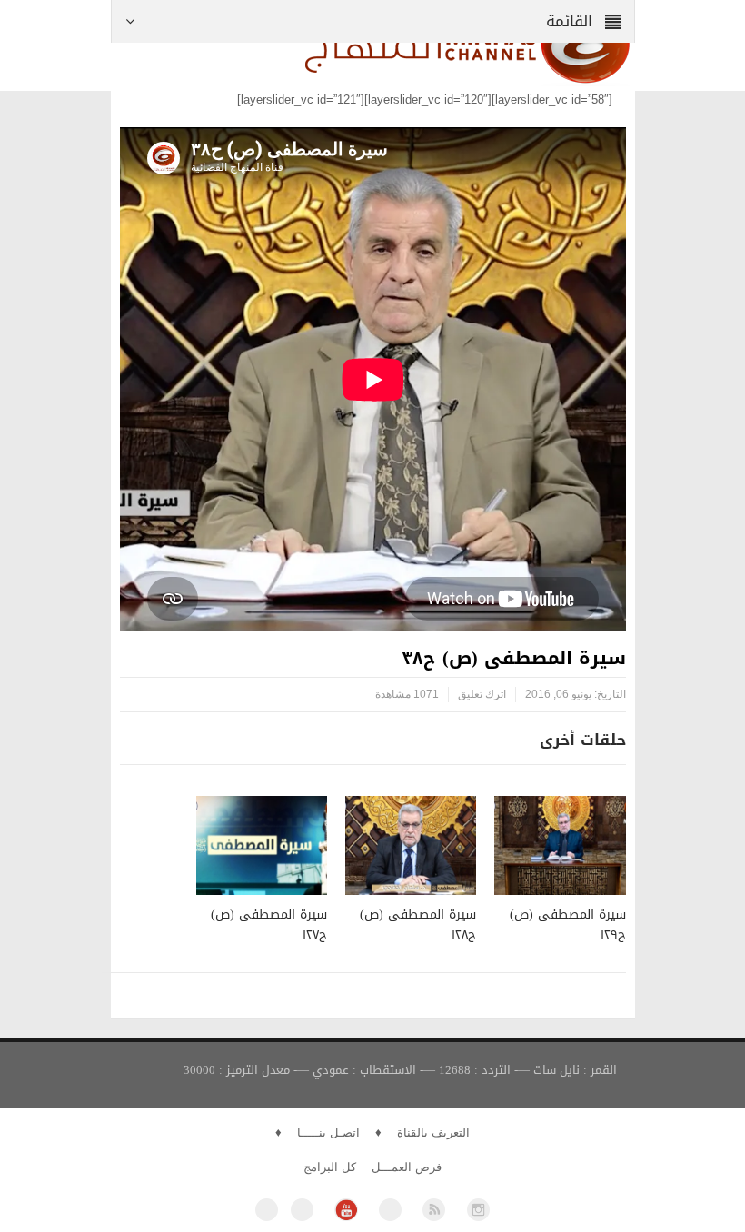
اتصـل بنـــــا (328, 1132)
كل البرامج (329, 1167)
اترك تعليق (482, 694)
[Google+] (390, 1209)
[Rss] (433, 1209)
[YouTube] (345, 1209)
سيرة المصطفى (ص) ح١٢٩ (568, 924)
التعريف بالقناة (433, 1132)
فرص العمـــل (407, 1167)
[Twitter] (302, 1209)
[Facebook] (266, 1209)
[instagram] (478, 1209)
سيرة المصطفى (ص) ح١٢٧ (269, 924)
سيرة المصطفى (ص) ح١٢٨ (418, 924)
